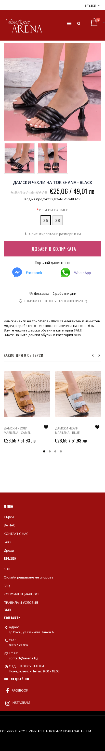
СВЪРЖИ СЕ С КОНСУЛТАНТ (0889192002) (55, 301)
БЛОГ (8, 542)
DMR (7, 609)
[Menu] (69, 23)
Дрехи (9, 550)
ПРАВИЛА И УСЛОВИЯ (21, 602)
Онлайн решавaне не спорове (29, 577)
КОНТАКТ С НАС (16, 533)
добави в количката (53, 248)
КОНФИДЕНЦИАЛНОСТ (22, 594)
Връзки (90, 5)
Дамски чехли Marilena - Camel (17, 430)
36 (45, 220)
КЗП (7, 569)
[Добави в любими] (46, 427)
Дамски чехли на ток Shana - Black (52, 182)
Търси (9, 516)
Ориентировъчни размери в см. (54, 233)
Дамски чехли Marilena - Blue (67, 430)
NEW (77, 335)
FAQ (7, 585)
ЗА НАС (9, 525)
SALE (78, 330)
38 (57, 220)
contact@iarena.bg (23, 658)
